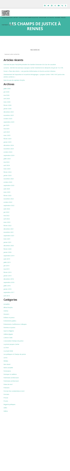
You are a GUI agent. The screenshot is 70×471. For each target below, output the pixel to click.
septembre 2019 (9, 256)
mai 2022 (6, 215)
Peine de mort (8, 384)
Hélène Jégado (8, 334)
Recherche (35, 50)
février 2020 (7, 249)
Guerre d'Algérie (9, 331)
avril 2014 (7, 296)
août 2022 (7, 209)
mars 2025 (7, 135)
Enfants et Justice (9, 317)
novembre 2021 (9, 232)
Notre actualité (8, 367)
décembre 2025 (9, 112)
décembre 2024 (9, 145)
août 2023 (7, 189)
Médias (11, 25)
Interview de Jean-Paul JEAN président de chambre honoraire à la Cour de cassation (30, 64)
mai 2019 (6, 269)
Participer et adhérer (10, 374)
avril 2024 (7, 165)
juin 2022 (6, 212)
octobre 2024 (8, 152)
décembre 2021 (9, 229)
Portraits (5, 25)
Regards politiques (9, 404)
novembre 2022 (9, 199)
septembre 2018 (9, 282)
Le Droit (6, 347)
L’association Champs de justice (28, 17)
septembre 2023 (9, 185)
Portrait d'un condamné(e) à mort (14, 391)
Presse (6, 398)
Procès (63, 17)
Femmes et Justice (9, 327)
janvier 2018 (7, 289)
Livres (5, 357)
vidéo (5, 408)
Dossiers (57, 17)
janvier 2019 (7, 276)
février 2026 (7, 105)
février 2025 (7, 139)
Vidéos (6, 411)
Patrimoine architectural (11, 378)
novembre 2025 (9, 115)
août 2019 (7, 259)
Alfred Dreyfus (8, 307)
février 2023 (7, 195)
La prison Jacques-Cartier (10, 17)
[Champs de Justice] (5, 13)
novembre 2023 (9, 179)
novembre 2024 (9, 149)
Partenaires (7, 371)
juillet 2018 (7, 286)
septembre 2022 (9, 205)
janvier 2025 (7, 142)
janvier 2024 (7, 175)
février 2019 (7, 272)
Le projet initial (8, 351)
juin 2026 (6, 92)
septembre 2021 (9, 235)
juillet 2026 (7, 88)
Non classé (7, 364)
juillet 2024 (7, 159)
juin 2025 (6, 125)
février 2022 (7, 225)
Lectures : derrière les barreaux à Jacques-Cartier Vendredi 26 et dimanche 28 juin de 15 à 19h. (33, 68)
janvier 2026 (7, 108)
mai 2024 (6, 162)
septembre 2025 (9, 122)
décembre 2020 (9, 245)
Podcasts (6, 388)
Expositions (42, 17)
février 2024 (7, 172)
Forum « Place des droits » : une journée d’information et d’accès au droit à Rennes (30, 71)
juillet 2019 (7, 262)
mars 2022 (7, 222)
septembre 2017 (9, 292)
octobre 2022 (8, 202)
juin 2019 (6, 265)
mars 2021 (7, 239)
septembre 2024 (9, 155)
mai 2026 (6, 95)
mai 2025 (6, 129)
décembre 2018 (9, 279)
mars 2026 (7, 102)
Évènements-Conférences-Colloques (15, 324)
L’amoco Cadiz (8, 337)
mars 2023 (7, 192)
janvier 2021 (7, 242)
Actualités (50, 17)
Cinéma (6, 311)
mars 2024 (7, 169)
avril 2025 (7, 132)
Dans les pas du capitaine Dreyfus (14, 80)
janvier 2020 (7, 252)
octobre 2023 (8, 182)
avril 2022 (7, 219)
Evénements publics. (10, 321)
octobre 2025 (8, 118)
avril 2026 (7, 98)
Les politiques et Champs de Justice (15, 354)
